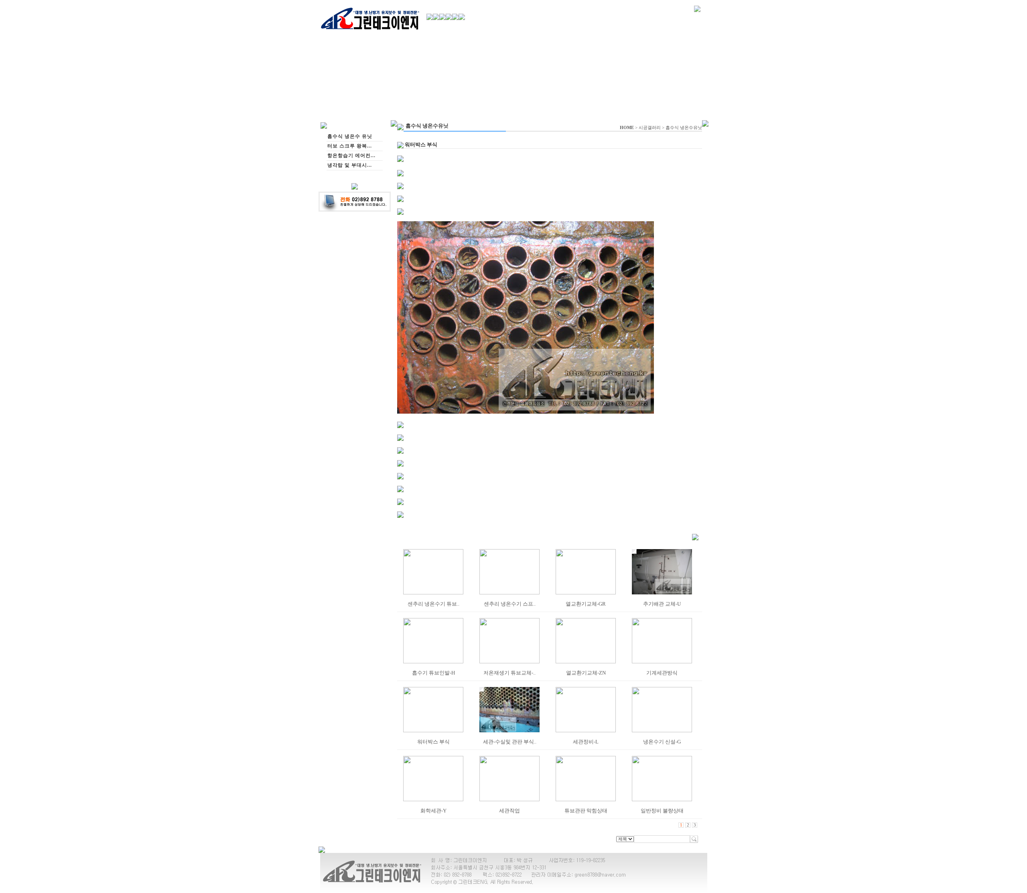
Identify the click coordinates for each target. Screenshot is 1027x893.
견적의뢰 (579, 30)
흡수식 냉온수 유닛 (468, 30)
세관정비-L (586, 742)
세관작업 (509, 811)
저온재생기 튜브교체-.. (509, 673)
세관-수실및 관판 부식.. (509, 742)
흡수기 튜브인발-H (433, 673)
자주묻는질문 (673, 30)
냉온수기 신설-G (662, 742)
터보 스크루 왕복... (349, 146)
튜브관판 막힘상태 (585, 811)
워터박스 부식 (433, 742)
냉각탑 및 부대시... (349, 165)
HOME (627, 127)
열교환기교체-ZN (586, 673)
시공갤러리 (650, 127)
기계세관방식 (662, 673)
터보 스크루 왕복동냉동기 (520, 30)
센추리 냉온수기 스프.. (510, 604)
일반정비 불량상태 (662, 811)
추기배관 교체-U (662, 604)
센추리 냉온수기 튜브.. (433, 604)
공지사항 (623, 30)
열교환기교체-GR (586, 604)
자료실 (646, 30)
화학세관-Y (433, 811)
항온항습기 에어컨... (351, 155)
